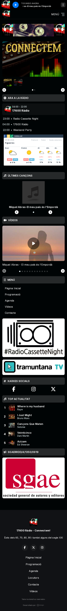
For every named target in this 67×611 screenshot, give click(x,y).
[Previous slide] (4, 90)
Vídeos (9, 306)
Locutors (33, 577)
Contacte (10, 312)
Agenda (9, 300)
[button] (8, 82)
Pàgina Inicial (13, 288)
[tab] (19, 271)
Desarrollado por (29, 605)
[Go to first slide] (63, 90)
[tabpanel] (33, 246)
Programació (13, 294)
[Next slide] (63, 271)
